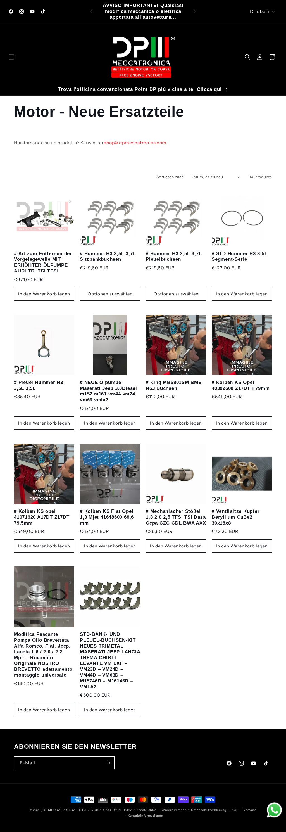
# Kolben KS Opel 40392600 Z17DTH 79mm (241, 385)
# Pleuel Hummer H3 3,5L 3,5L (38, 385)
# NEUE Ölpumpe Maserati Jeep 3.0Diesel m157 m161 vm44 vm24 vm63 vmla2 (108, 391)
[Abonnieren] (108, 762)
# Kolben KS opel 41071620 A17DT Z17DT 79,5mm (42, 517)
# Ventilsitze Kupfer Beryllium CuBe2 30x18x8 (236, 517)
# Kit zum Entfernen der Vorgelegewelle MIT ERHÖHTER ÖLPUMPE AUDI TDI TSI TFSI (43, 262)
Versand (249, 810)
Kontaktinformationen (145, 815)
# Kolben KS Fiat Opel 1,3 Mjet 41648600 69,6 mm (107, 517)
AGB (235, 810)
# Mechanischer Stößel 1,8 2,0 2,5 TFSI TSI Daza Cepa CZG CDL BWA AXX (176, 517)
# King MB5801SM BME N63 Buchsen (174, 385)
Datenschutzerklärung (209, 810)
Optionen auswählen (110, 294)
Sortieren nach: (170, 176)
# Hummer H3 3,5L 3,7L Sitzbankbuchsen (108, 256)
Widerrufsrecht (173, 810)
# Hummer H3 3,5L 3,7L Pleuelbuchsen (174, 256)
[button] (12, 57)
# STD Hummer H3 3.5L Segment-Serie (240, 256)
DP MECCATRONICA (59, 810)
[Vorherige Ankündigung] (91, 11)
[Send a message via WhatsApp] (274, 810)
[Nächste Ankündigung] (195, 11)
